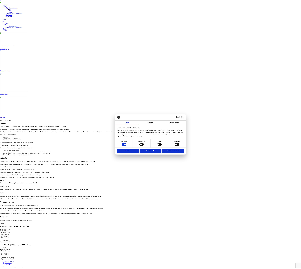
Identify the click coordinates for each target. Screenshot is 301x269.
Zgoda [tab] (127, 122)
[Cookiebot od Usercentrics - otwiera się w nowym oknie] (177, 117)
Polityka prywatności (8, 261)
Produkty (5, 5)
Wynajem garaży (10, 16)
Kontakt (5, 19)
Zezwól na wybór (150, 150)
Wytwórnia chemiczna (11, 8)
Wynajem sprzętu (4, 49)
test (10, 9)
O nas (4, 17)
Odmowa (127, 150)
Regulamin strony (7, 263)
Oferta (4, 6)
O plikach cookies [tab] (174, 122)
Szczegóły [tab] (150, 122)
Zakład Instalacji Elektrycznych (14, 13)
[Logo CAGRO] (0, 0)
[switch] (141, 144)
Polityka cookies (7, 264)
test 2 (10, 10)
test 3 (10, 12)
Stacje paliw (9, 15)
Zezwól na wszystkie (173, 150)
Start (4, 22)
